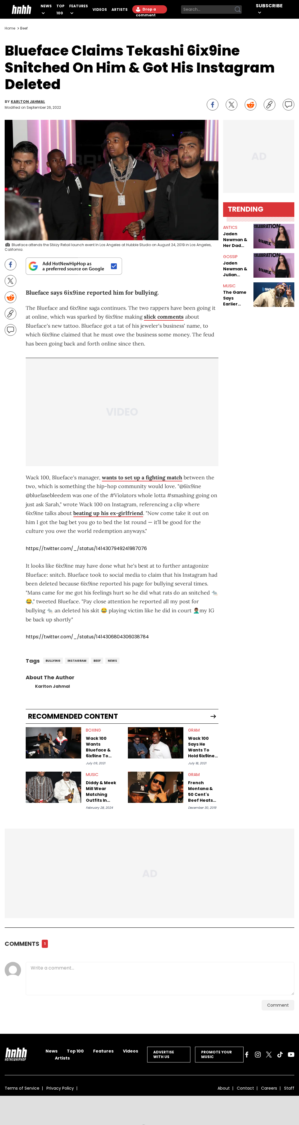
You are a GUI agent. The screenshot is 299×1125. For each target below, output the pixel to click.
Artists (120, 9)
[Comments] (288, 104)
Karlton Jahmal (28, 101)
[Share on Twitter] (231, 105)
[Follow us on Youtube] (291, 1054)
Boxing (93, 730)
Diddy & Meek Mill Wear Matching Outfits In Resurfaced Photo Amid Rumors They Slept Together (101, 791)
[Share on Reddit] (250, 104)
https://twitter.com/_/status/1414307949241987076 (86, 548)
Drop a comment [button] (146, 10)
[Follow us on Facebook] (247, 1054)
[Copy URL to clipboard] (269, 104)
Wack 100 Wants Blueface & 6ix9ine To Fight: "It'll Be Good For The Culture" (101, 747)
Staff (289, 1088)
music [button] (229, 286)
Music (92, 774)
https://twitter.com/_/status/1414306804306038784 (87, 636)
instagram (76, 661)
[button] (273, 236)
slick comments (164, 316)
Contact (245, 1088)
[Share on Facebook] (212, 105)
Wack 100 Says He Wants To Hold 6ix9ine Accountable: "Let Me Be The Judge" (203, 747)
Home (10, 28)
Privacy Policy (60, 1088)
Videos (100, 9)
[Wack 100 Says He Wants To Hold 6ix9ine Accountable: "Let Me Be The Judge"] (155, 742)
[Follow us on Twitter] (269, 1054)
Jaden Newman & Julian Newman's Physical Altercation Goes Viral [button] (236, 269)
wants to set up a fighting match (142, 477)
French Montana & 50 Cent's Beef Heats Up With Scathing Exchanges (200, 791)
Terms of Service (22, 1088)
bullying (53, 661)
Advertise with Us (163, 1054)
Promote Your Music (216, 1054)
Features (78, 6)
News (46, 6)
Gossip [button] (230, 257)
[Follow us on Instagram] (258, 1054)
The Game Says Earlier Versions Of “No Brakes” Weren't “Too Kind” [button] (235, 298)
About (224, 1088)
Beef (24, 28)
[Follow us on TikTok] (280, 1054)
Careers (269, 1088)
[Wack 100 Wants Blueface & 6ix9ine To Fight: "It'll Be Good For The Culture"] (53, 742)
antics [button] (230, 227)
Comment (278, 1005)
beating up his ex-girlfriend (108, 513)
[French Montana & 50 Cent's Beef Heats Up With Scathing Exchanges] (155, 787)
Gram (194, 730)
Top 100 (75, 1051)
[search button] (238, 9)
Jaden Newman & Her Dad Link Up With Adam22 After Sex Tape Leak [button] (235, 239)
